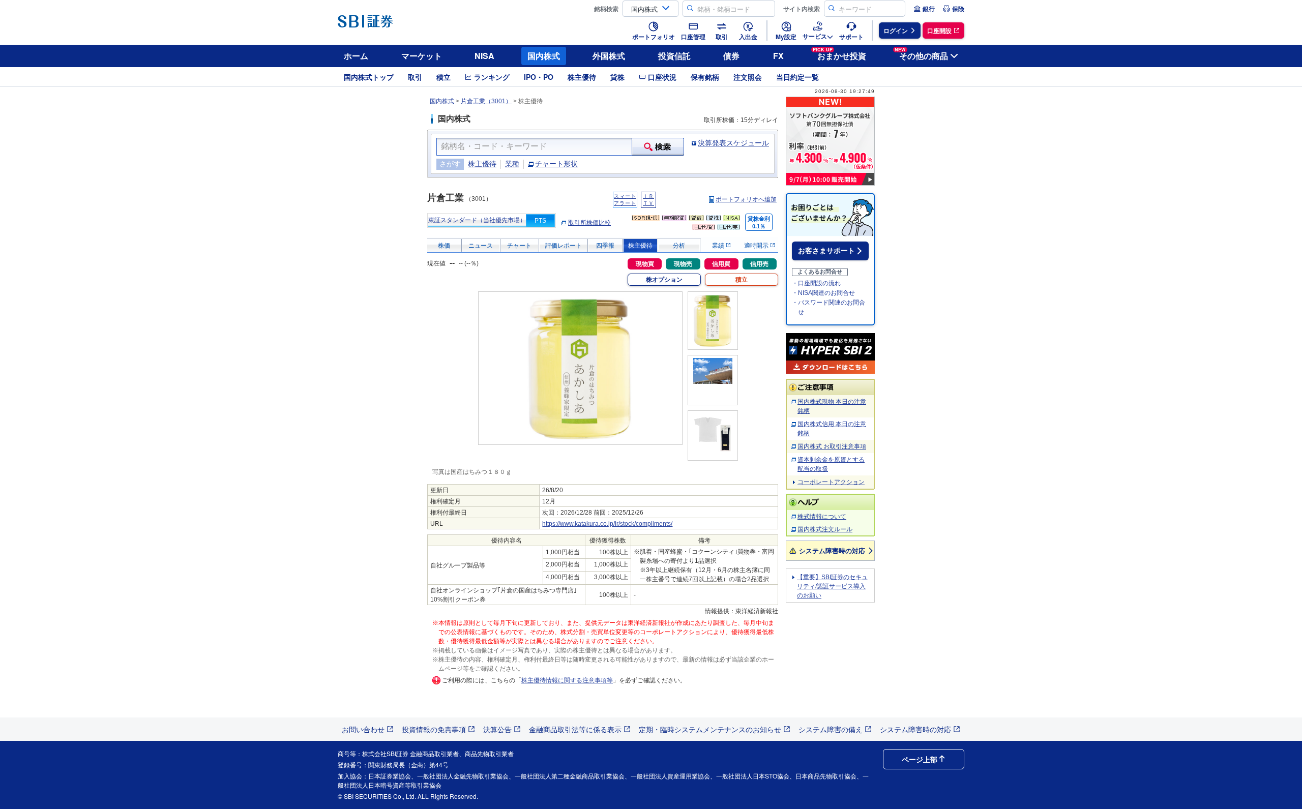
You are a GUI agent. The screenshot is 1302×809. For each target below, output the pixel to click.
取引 (415, 77)
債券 (731, 56)
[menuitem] (924, 8)
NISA (484, 56)
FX (778, 56)
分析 (679, 245)
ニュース (480, 245)
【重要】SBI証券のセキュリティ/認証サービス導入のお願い (832, 586)
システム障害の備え (830, 729)
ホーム (356, 56)
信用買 (721, 263)
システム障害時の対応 (832, 550)
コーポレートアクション (831, 482)
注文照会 (747, 77)
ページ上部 (919, 759)
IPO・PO (538, 77)
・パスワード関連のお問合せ (828, 307)
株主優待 (582, 77)
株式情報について (821, 516)
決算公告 (497, 729)
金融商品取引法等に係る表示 (575, 729)
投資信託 (674, 56)
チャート (519, 245)
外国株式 (609, 56)
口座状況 (662, 77)
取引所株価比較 (589, 222)
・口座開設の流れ (816, 283)
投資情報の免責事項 (434, 729)
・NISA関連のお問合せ (823, 292)
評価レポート (563, 245)
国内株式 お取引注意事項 (831, 446)
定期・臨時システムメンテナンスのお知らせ (710, 729)
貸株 (617, 77)
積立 (443, 77)
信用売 (759, 263)
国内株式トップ (369, 77)
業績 (719, 245)
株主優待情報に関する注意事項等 (567, 680)
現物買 (645, 263)
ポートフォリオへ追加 (746, 199)
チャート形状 (556, 164)
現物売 (683, 263)
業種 (512, 164)
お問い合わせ (363, 729)
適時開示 (757, 245)
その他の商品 (921, 54)
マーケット (421, 56)
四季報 (605, 245)
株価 (444, 245)
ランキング (492, 77)
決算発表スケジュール (733, 143)
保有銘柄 (705, 77)
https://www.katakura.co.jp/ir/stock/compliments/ (607, 523)
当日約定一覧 (797, 77)
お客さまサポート (826, 251)
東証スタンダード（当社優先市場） (477, 220)
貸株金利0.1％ (759, 222)
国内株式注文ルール (824, 529)
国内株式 (543, 56)
